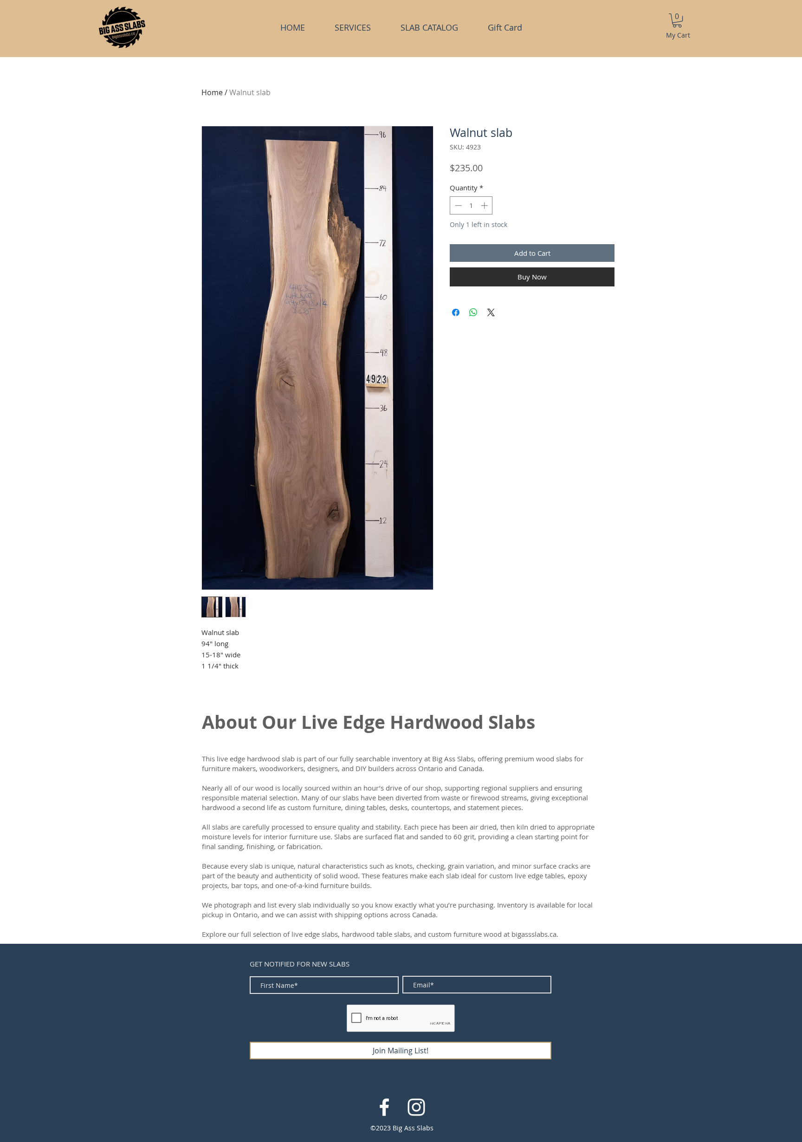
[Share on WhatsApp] (473, 312)
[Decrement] (457, 205)
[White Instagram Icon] (416, 1107)
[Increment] (485, 205)
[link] (677, 20)
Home (212, 92)
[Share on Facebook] (455, 312)
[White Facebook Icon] (384, 1107)
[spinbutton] (471, 205)
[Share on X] (491, 312)
